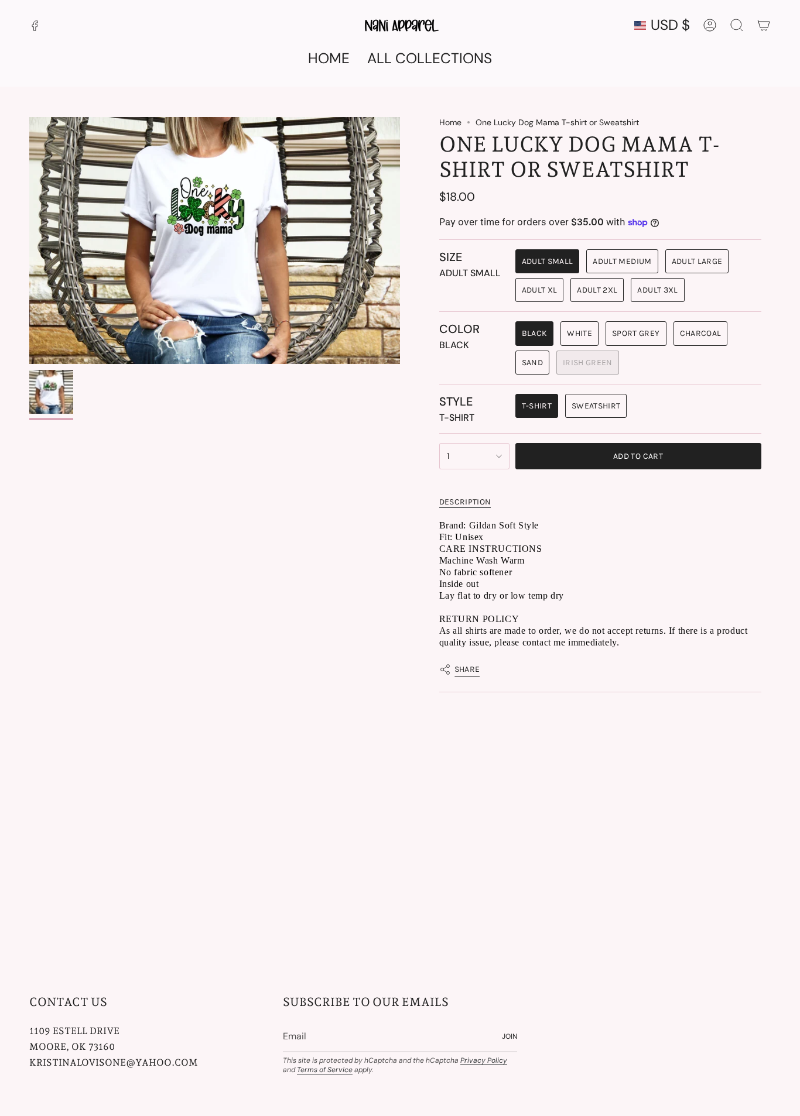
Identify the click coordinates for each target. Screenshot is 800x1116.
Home (450, 122)
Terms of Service (325, 1069)
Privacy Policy (483, 1060)
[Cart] (763, 25)
